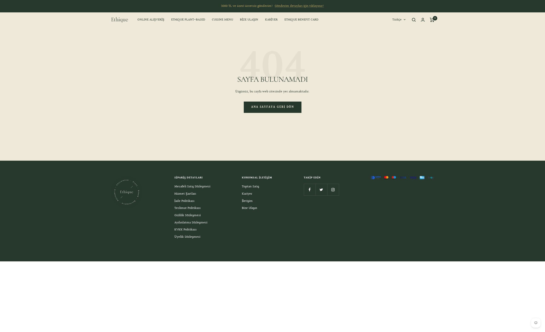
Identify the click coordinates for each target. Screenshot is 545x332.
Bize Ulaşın (249, 208)
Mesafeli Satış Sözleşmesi (192, 186)
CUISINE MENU (222, 19)
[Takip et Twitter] (321, 189)
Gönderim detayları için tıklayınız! (299, 6)
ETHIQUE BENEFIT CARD (301, 19)
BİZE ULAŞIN (249, 19)
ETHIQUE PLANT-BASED (188, 19)
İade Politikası (184, 201)
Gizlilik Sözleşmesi (187, 215)
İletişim (247, 201)
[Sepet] (432, 20)
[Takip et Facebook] (310, 189)
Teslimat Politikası (187, 208)
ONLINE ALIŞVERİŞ (150, 19)
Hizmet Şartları (185, 194)
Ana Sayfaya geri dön (272, 107)
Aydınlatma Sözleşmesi (190, 222)
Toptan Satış (250, 186)
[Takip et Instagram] (333, 189)
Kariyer (247, 194)
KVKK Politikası (185, 229)
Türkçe (397, 19)
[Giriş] (423, 20)
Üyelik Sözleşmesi (187, 237)
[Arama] (414, 20)
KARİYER (271, 19)
